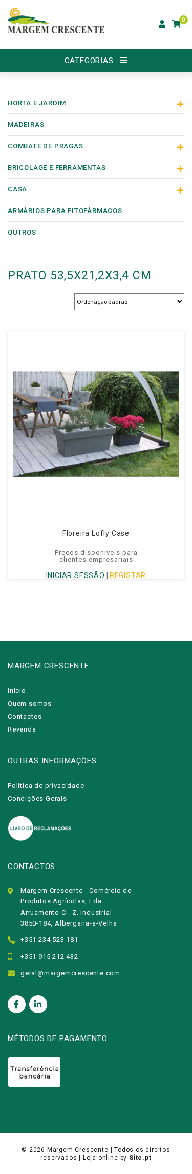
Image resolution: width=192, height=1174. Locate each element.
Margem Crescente (78, 1149)
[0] (176, 24)
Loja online (100, 1157)
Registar (128, 575)
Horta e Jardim (37, 103)
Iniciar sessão (75, 575)
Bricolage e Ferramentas (56, 167)
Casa (17, 189)
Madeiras (26, 124)
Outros (22, 232)
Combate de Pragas (45, 146)
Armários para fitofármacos (65, 211)
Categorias (89, 60)
